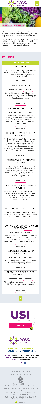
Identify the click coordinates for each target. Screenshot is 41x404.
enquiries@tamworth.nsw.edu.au (25, 358)
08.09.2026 (28, 257)
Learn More (20, 81)
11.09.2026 (28, 232)
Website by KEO (22, 402)
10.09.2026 (28, 89)
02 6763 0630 (25, 360)
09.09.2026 (28, 112)
